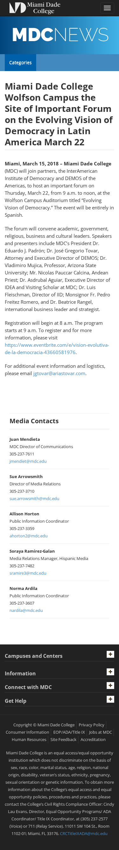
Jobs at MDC (100, 732)
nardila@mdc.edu (26, 610)
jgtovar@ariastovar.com (59, 373)
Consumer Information (27, 732)
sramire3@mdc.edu (28, 573)
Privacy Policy (91, 725)
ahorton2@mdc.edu (29, 536)
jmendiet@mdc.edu (28, 461)
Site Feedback (63, 739)
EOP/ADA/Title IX (69, 732)
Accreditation (93, 739)
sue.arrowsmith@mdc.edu (34, 498)
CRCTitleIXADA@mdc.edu (84, 833)
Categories (20, 65)
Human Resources (29, 739)
